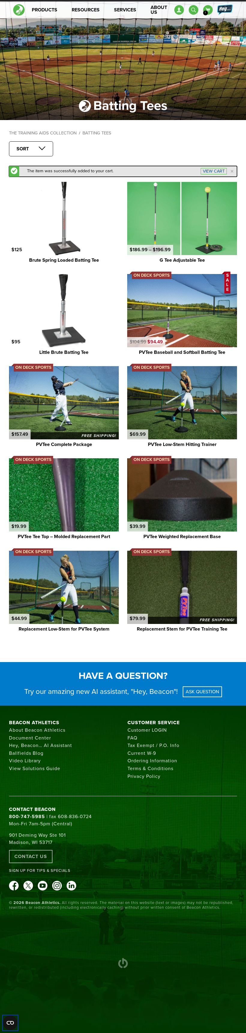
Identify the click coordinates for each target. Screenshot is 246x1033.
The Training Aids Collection (42, 133)
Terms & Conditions (150, 769)
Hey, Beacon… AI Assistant (40, 745)
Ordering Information (152, 761)
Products (44, 10)
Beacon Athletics (34, 723)
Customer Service (154, 723)
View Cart (214, 171)
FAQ (132, 738)
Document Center (30, 738)
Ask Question (202, 692)
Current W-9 (142, 753)
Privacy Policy (144, 776)
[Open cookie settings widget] (10, 1023)
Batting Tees (96, 133)
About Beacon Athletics (37, 730)
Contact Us (30, 857)
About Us (159, 10)
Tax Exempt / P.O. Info (153, 745)
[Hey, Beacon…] (225, 10)
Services (125, 10)
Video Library (25, 761)
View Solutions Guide (34, 769)
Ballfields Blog (26, 753)
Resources (86, 10)
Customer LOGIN (147, 730)
